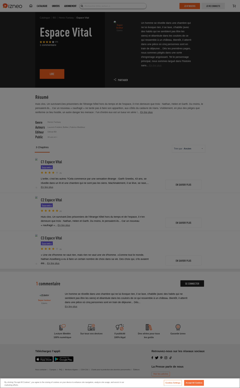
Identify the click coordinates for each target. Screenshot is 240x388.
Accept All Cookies (194, 383)
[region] (120, 383)
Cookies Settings (172, 383)
